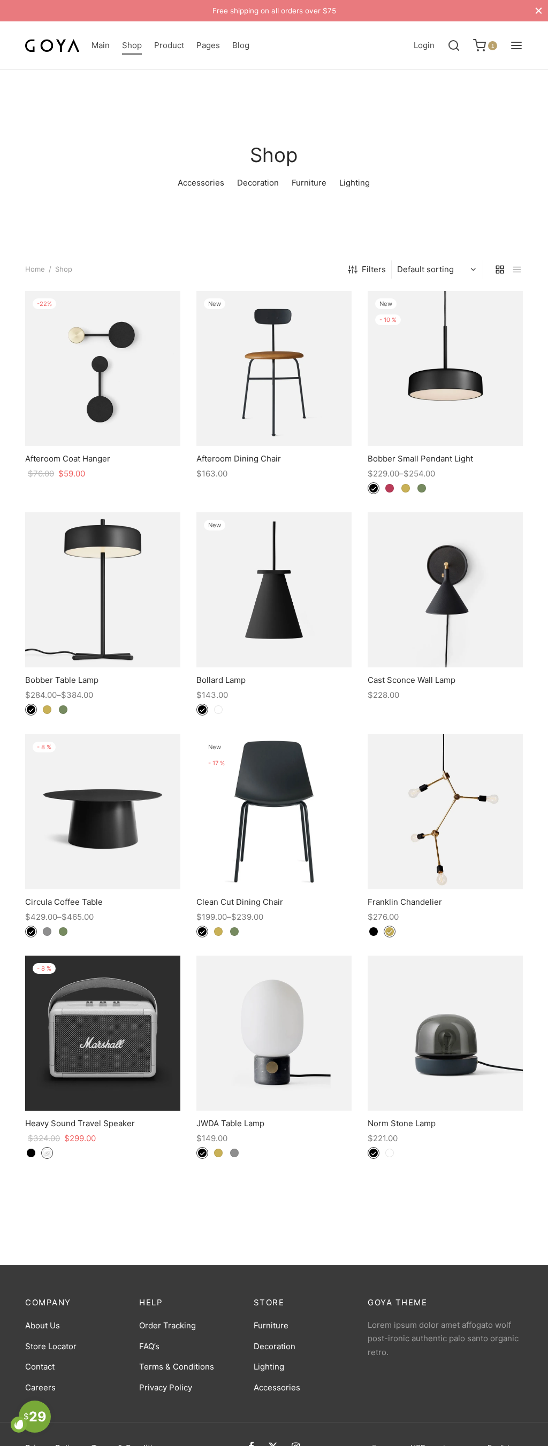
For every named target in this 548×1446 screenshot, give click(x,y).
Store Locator (51, 1346)
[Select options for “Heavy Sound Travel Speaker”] (102, 1085)
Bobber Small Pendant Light (420, 458)
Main (101, 45)
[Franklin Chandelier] (445, 811)
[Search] (453, 45)
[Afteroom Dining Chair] (274, 368)
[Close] (539, 10)
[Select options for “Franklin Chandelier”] (445, 864)
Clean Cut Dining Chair (239, 902)
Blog (240, 45)
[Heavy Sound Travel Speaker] (102, 1033)
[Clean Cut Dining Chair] (274, 811)
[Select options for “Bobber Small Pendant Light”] (445, 421)
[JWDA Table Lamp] (274, 1033)
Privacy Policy (165, 1387)
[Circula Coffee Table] (102, 811)
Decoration (274, 1346)
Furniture (271, 1325)
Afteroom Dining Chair (238, 458)
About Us (42, 1325)
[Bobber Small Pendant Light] (445, 368)
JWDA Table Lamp (230, 1123)
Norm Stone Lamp (402, 1123)
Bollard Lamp (221, 680)
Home (35, 269)
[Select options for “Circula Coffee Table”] (102, 864)
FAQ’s (149, 1346)
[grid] (500, 269)
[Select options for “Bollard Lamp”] (274, 642)
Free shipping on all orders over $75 (274, 10)
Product (169, 45)
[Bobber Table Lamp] (102, 589)
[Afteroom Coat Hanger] (102, 368)
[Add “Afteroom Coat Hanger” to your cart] (102, 421)
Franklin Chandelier (405, 902)
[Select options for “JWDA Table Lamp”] (274, 1085)
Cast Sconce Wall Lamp (411, 680)
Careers (40, 1387)
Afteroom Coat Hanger (67, 458)
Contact (40, 1367)
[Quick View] (127, 421)
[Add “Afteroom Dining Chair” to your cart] (274, 421)
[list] (517, 269)
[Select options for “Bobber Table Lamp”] (102, 642)
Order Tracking (167, 1325)
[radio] (373, 488)
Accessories (277, 1387)
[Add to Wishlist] (78, 421)
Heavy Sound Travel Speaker (80, 1123)
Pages (208, 45)
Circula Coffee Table (64, 902)
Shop (132, 45)
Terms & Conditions (176, 1367)
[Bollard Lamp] (274, 589)
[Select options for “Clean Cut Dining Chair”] (274, 864)
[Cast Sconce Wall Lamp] (445, 589)
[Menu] (516, 45)
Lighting (269, 1367)
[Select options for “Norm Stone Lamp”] (445, 1085)
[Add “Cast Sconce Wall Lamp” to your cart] (445, 642)
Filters (374, 269)
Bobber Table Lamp (61, 680)
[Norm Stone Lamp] (445, 1033)
